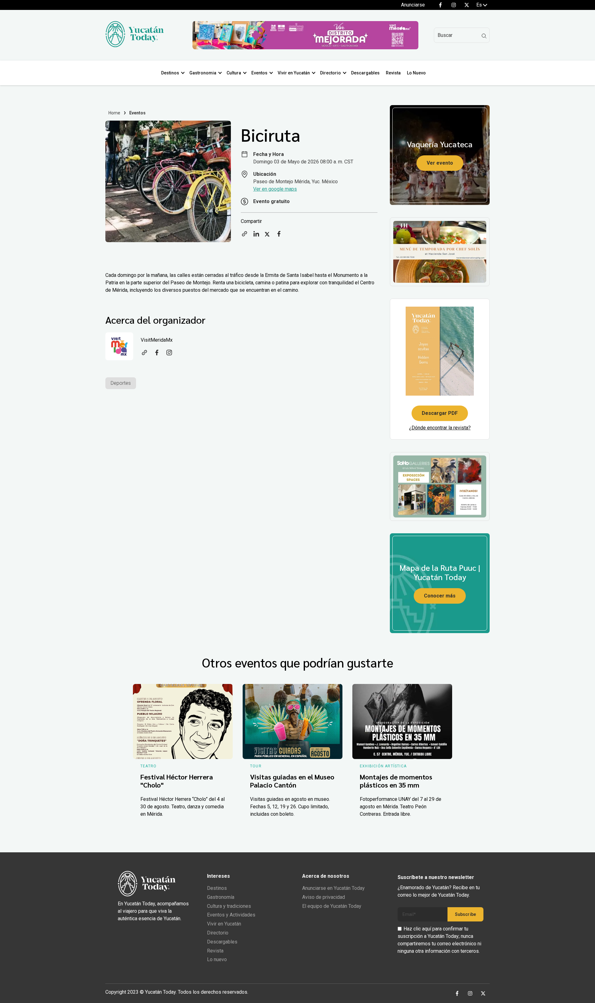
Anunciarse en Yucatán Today (333, 888)
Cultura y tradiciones (229, 906)
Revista (393, 72)
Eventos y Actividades (231, 915)
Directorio (330, 72)
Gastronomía (220, 897)
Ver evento (440, 163)
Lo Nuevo (416, 72)
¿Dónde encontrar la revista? (440, 428)
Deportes (121, 383)
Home (114, 112)
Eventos (259, 72)
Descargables (365, 72)
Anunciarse (413, 5)
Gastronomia (202, 72)
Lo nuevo (217, 959)
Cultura (234, 72)
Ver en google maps (275, 189)
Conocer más (440, 596)
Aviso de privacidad (323, 897)
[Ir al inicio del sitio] (134, 45)
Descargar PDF (440, 413)
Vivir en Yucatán (294, 72)
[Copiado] (244, 236)
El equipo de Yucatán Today (331, 906)
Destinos (170, 72)
